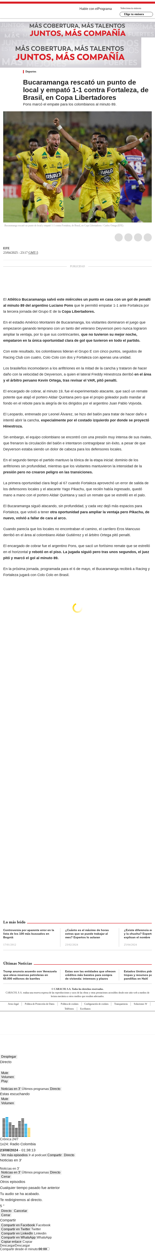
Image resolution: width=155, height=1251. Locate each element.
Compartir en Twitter (15, 1229)
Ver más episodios (14, 1155)
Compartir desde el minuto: (23, 1249)
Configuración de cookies (96, 1004)
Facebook (119, 237)
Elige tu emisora (134, 14)
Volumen (7, 1077)
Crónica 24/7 (9, 1139)
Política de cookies (70, 1004)
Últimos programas (35, 1089)
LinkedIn (138, 237)
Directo (55, 1089)
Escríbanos (85, 1008)
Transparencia (121, 1004)
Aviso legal (13, 1004)
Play (4, 1081)
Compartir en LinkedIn (17, 1233)
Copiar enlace (11, 1241)
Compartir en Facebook (18, 1225)
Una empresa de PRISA (77, 1020)
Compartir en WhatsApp (18, 1237)
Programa (105, 8)
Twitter (128, 237)
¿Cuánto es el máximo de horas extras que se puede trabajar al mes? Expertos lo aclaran (87, 933)
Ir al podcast (37, 1155)
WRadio (25, 12)
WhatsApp (148, 237)
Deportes (30, 71)
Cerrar (5, 1176)
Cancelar (20, 1211)
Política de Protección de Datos (39, 1004)
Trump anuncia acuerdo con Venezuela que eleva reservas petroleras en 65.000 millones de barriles (30, 975)
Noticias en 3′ (11, 1089)
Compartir (54, 1155)
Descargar (7, 1245)
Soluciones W (140, 1004)
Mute (4, 1073)
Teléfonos (69, 1008)
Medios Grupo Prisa (77, 1029)
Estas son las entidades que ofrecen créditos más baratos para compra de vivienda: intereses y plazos (90, 975)
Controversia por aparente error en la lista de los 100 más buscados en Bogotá (28, 933)
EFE (6, 248)
